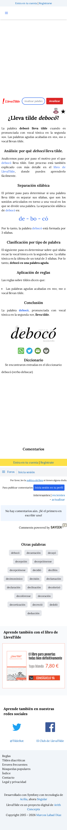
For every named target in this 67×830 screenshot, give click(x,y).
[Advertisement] (33, 56)
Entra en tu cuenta (26, 3)
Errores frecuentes (14, 764)
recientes (58, 495)
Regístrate (47, 462)
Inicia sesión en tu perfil (49, 487)
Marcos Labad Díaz (48, 815)
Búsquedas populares (16, 769)
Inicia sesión (26, 472)
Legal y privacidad (14, 782)
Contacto (8, 777)
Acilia (23, 799)
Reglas (6, 756)
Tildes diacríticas (13, 760)
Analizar (54, 101)
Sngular (42, 799)
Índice (6, 773)
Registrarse (45, 3)
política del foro (35, 480)
